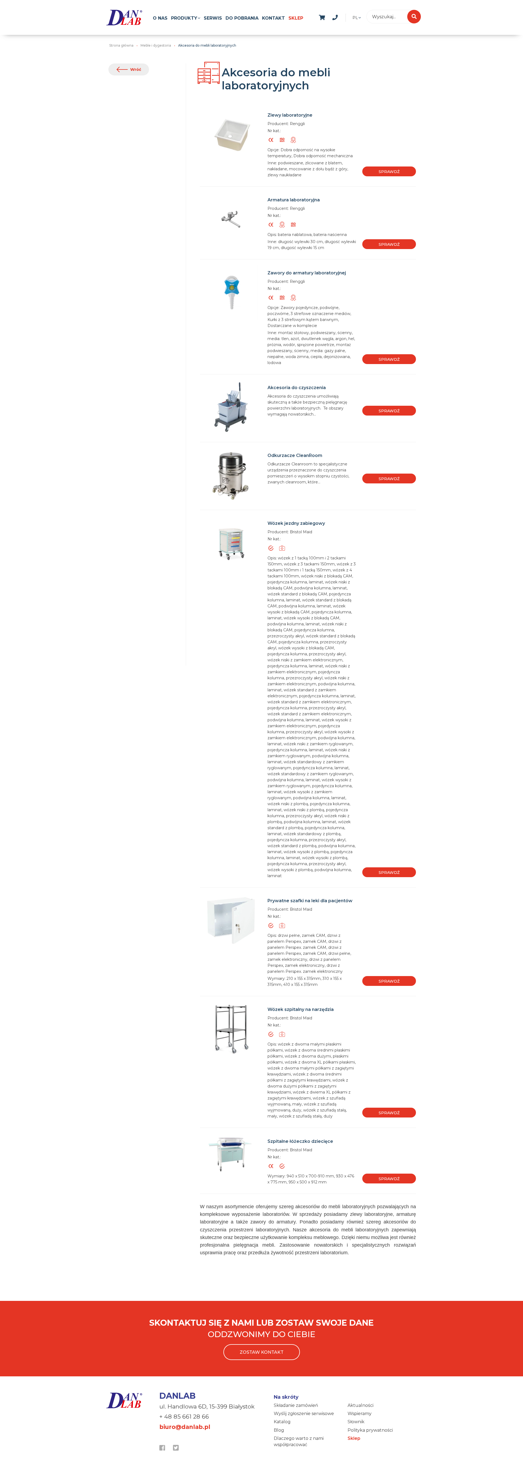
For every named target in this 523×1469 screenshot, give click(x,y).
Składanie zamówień (296, 1405)
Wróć (135, 69)
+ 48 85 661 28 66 (184, 1416)
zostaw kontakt (262, 1352)
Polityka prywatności (370, 1430)
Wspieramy (360, 1413)
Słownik (356, 1421)
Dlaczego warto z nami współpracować (299, 1441)
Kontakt (273, 18)
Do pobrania (242, 18)
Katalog (282, 1421)
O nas (160, 18)
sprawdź (389, 171)
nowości (348, 16)
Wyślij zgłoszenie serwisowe (304, 1413)
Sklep (295, 18)
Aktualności (360, 1405)
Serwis (213, 18)
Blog (279, 1430)
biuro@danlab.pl (184, 1426)
